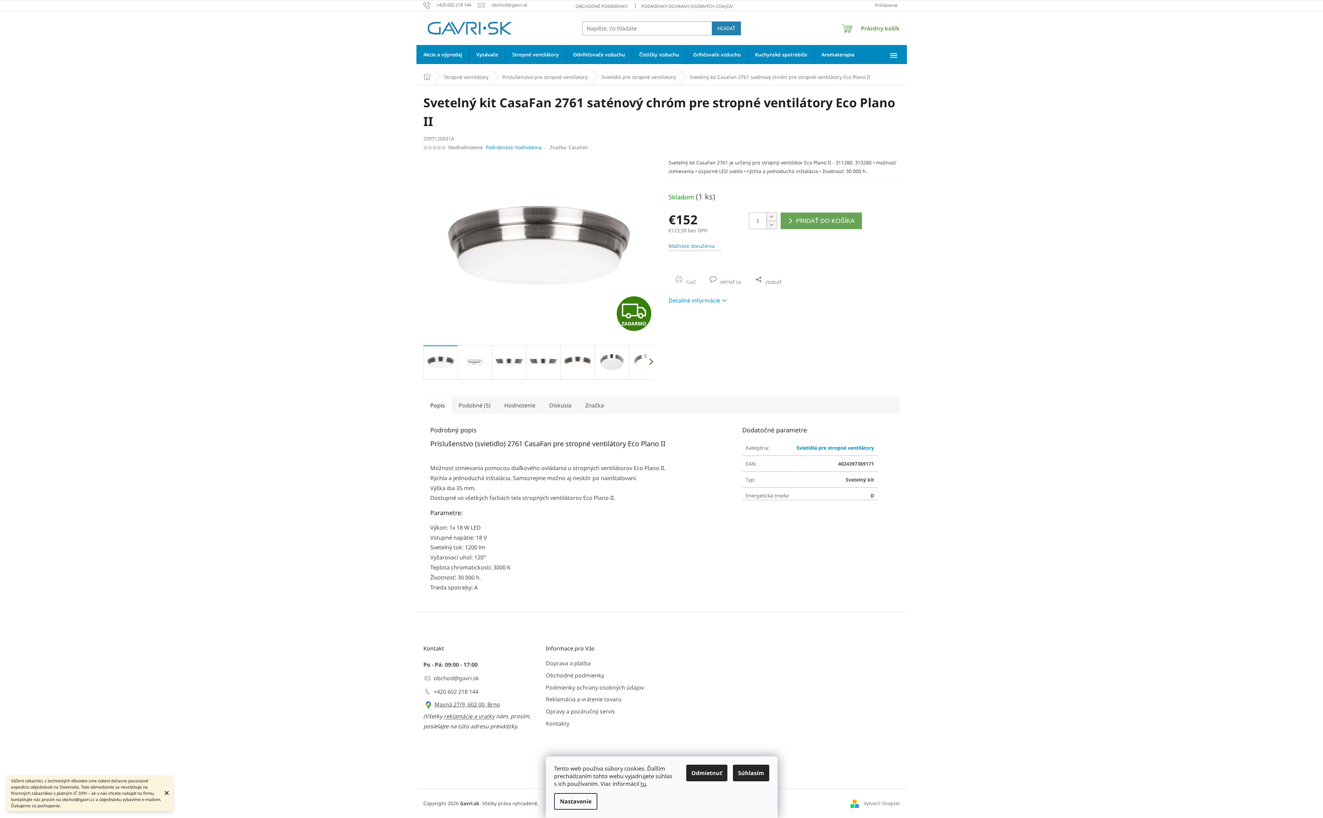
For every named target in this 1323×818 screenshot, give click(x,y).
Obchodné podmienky (601, 6)
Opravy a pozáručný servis (580, 711)
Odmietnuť (706, 773)
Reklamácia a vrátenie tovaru (584, 699)
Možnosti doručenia (692, 246)
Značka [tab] (594, 405)
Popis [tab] (437, 405)
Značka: (569, 147)
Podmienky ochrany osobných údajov (687, 6)
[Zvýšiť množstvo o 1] (771, 217)
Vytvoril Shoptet (882, 803)
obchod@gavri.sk (456, 678)
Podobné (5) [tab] (474, 405)
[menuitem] (442, 54)
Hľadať (726, 28)
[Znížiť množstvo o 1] (771, 225)
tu (643, 784)
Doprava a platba (568, 663)
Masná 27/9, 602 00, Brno (467, 704)
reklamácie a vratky (469, 716)
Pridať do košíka (825, 220)
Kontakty (557, 723)
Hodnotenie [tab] (519, 405)
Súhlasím (751, 773)
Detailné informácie (694, 300)
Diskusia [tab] (560, 405)
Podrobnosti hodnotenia (514, 147)
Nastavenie (575, 801)
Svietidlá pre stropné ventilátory (835, 447)
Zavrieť (715, 275)
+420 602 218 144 (456, 691)
